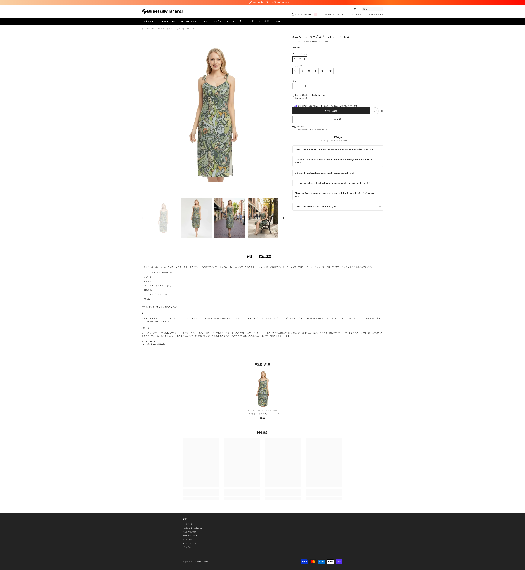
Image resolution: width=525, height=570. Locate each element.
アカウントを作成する (373, 15)
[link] (375, 110)
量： (294, 81)
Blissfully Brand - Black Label (316, 42)
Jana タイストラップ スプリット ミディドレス (262, 414)
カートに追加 (331, 111)
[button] (142, 218)
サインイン (352, 15)
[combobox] (370, 9)
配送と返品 (265, 256)
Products (150, 29)
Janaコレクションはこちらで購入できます (160, 307)
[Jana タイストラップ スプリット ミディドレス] (262, 388)
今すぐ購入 (338, 119)
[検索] (372, 9)
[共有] (381, 111)
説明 (249, 256)
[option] (213, 113)
